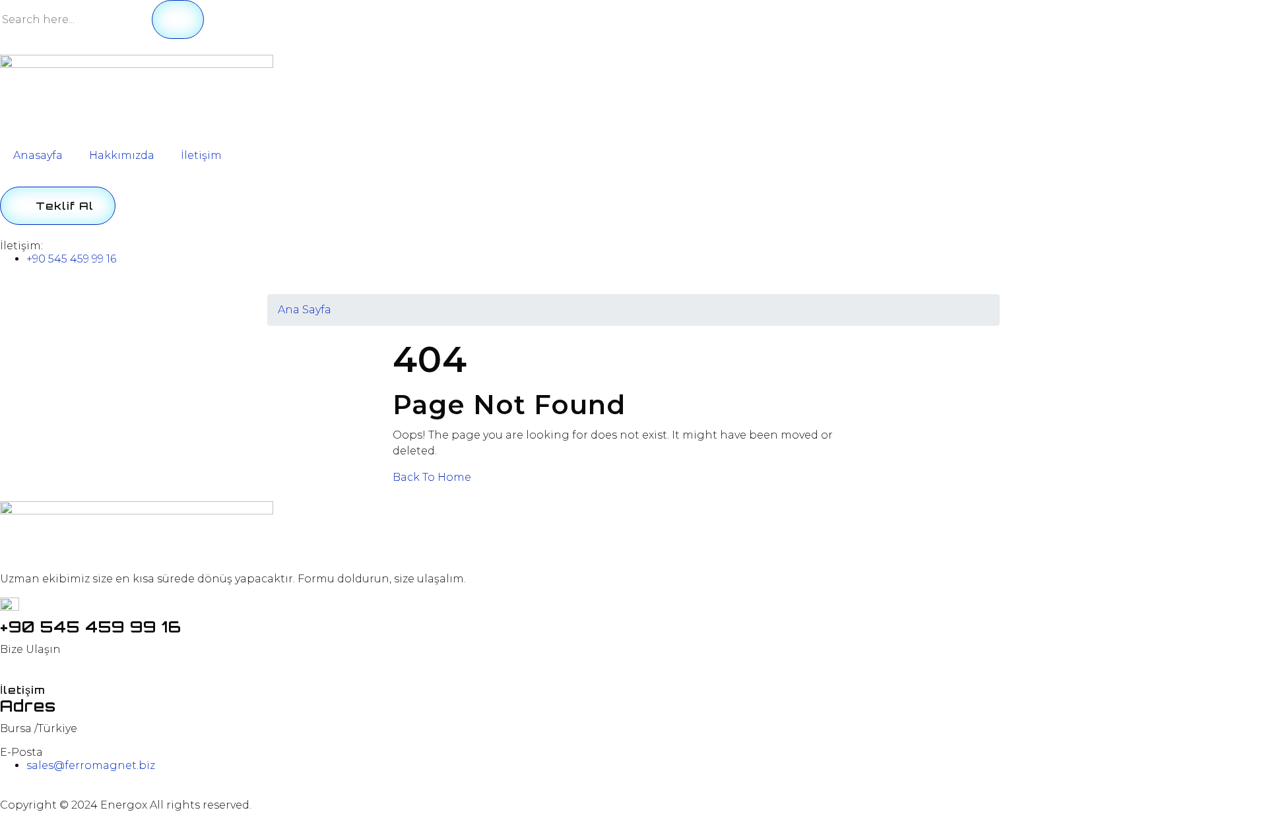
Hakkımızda (121, 155)
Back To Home (432, 477)
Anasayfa (38, 155)
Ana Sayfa (304, 309)
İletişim (201, 155)
